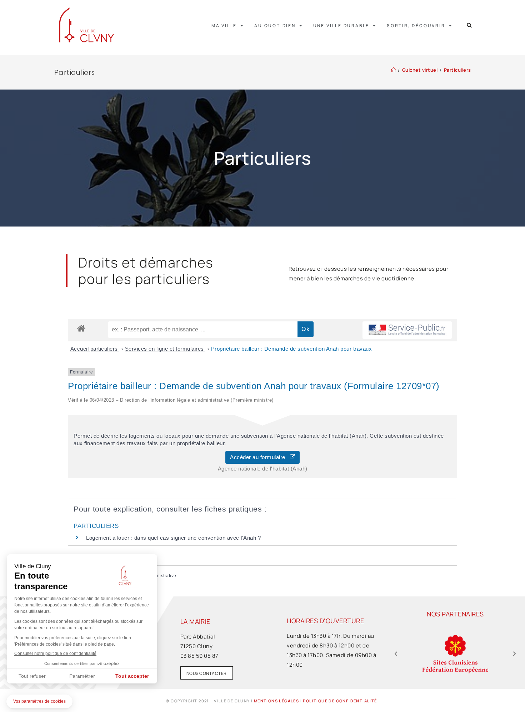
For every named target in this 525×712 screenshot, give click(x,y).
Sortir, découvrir (416, 25)
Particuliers (457, 70)
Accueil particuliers (95, 349)
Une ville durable (341, 25)
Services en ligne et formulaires (165, 349)
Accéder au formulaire (260, 457)
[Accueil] (393, 70)
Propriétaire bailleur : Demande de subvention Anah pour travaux (291, 349)
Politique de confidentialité (340, 700)
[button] (469, 25)
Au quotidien (275, 25)
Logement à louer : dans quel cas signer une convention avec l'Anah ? (173, 538)
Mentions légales (276, 700)
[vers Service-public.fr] (407, 330)
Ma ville (224, 25)
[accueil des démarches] (81, 328)
